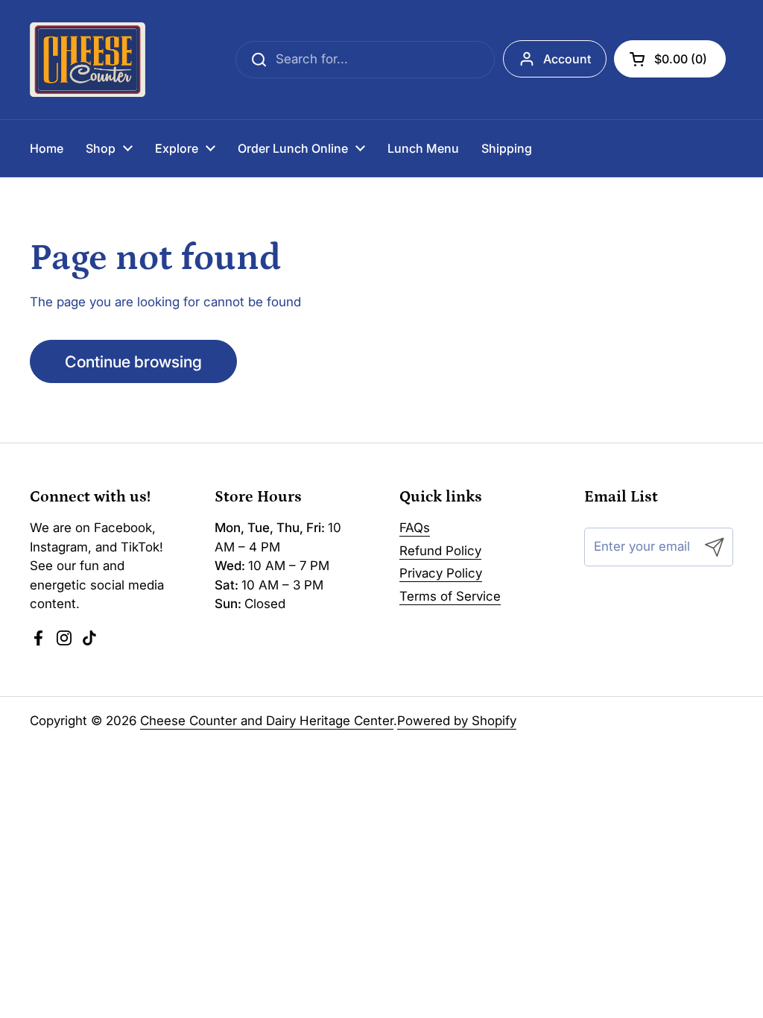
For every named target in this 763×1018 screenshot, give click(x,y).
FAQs (414, 527)
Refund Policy (440, 550)
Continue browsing (133, 361)
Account (567, 58)
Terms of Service (450, 596)
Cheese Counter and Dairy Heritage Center (266, 720)
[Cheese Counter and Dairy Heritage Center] (87, 59)
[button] (670, 59)
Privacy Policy (440, 573)
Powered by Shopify (456, 720)
